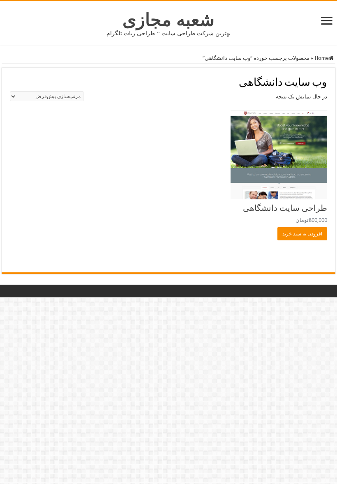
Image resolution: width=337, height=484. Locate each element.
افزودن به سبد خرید (302, 234)
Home (322, 58)
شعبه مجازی (168, 20)
